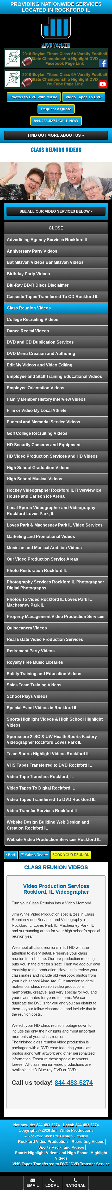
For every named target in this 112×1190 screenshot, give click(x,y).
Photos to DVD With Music (33, 97)
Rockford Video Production (43, 1141)
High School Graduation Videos (38, 467)
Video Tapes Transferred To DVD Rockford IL (51, 799)
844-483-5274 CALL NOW (56, 121)
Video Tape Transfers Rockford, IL (40, 776)
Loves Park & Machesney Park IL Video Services (55, 525)
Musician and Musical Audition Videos (44, 547)
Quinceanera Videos (27, 628)
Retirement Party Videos (31, 651)
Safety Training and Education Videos (44, 674)
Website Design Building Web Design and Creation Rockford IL (48, 825)
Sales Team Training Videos (34, 685)
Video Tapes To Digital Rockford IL (41, 788)
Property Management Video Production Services (55, 616)
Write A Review (36, 855)
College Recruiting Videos (32, 319)
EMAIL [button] (33, 1185)
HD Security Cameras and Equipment (43, 445)
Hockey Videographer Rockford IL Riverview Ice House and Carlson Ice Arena (54, 493)
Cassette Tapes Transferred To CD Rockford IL (53, 296)
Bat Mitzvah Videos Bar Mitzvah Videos (45, 262)
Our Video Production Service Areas (42, 559)
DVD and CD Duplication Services (40, 342)
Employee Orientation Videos (35, 388)
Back (11, 855)
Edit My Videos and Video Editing (39, 365)
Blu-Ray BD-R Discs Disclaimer (38, 285)
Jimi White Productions (72, 1130)
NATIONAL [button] (75, 1185)
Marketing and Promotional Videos (41, 536)
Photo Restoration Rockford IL (37, 570)
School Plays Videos (27, 696)
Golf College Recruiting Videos (37, 433)
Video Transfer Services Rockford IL (42, 810)
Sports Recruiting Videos (61, 1147)
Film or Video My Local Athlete (36, 410)
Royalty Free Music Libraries (35, 662)
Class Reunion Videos (29, 308)
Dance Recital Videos (28, 331)
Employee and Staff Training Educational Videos (54, 376)
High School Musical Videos (34, 479)
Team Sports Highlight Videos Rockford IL (48, 754)
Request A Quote (56, 109)
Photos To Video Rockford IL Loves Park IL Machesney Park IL (49, 602)
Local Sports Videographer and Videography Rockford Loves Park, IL (51, 510)
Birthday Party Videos (28, 274)
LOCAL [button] (52, 1185)
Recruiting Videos (88, 1141)
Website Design (58, 1136)
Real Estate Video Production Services (45, 639)
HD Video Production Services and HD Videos (52, 456)
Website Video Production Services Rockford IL (54, 839)
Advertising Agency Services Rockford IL (47, 240)
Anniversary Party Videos (32, 251)
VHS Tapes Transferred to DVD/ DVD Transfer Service (61, 1164)
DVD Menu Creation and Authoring (41, 353)
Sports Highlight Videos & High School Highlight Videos (55, 722)
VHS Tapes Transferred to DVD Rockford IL (49, 765)
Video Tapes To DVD (84, 97)
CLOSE (56, 228)
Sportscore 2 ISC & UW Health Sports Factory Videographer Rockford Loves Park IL (52, 739)
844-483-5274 (74, 1082)
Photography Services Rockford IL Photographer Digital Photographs (55, 585)
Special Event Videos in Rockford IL (42, 708)
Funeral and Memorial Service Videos (43, 422)
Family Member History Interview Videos (46, 399)
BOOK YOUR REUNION (70, 855)
